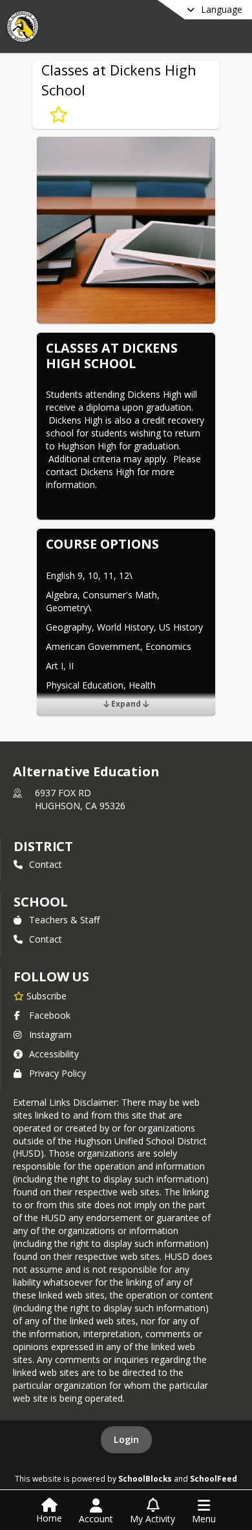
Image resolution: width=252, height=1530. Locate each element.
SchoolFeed (213, 1478)
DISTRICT (43, 846)
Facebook (49, 1015)
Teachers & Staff (64, 920)
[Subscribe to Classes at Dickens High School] (58, 114)
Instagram (50, 1034)
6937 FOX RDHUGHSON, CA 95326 (80, 799)
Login (126, 1439)
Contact (45, 864)
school (40, 901)
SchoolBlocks (145, 1478)
